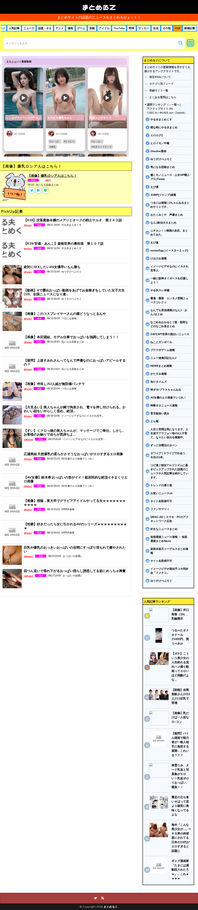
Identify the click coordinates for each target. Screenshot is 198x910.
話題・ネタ (45, 28)
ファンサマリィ (159, 509)
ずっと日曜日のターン (164, 445)
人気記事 (14, 28)
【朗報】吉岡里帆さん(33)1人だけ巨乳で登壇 (181, 696)
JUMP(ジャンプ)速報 (163, 194)
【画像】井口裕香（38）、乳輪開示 (180, 614)
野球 (131, 28)
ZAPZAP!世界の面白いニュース (169, 334)
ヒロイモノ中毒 (159, 143)
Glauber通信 (158, 151)
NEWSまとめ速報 (161, 365)
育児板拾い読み (159, 413)
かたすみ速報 (158, 373)
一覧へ (175, 104)
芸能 (92, 28)
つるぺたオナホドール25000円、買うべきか (180, 636)
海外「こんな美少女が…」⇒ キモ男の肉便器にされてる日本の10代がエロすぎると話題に (181, 837)
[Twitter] (32, 190)
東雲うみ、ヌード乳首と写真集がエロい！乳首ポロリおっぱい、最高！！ (180, 776)
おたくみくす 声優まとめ (166, 214)
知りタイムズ (158, 381)
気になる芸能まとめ (162, 167)
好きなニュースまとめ (164, 528)
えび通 (154, 186)
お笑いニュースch (161, 493)
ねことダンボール (161, 342)
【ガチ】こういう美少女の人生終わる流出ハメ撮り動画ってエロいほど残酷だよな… (180, 666)
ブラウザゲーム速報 (162, 350)
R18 (177, 28)
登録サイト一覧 (158, 90)
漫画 (70, 28)
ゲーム (81, 28)
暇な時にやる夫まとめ (164, 127)
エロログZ (156, 135)
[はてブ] (38, 190)
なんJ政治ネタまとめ (163, 222)
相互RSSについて (160, 76)
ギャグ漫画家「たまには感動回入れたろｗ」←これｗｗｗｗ (180, 869)
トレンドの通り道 (161, 485)
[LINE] (45, 190)
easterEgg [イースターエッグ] (169, 250)
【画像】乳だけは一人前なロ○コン (180, 717)
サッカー (143, 28)
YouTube (119, 28)
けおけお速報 (158, 258)
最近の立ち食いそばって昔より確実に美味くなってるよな (180, 805)
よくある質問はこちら (162, 97)
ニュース (28, 28)
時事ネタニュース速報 (164, 405)
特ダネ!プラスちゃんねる (165, 389)
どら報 (154, 421)
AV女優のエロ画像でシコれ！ (168, 397)
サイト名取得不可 (161, 501)
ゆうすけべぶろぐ (161, 159)
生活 (156, 28)
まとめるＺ (99, 7)
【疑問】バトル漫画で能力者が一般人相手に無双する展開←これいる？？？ (180, 744)
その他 (167, 28)
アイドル (104, 28)
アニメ (59, 28)
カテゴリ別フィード (161, 83)
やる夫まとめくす (161, 119)
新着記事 (189, 28)
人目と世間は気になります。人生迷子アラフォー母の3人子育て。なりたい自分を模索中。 (169, 433)
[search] (180, 43)
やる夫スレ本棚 (159, 290)
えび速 (154, 242)
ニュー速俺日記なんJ (163, 357)
